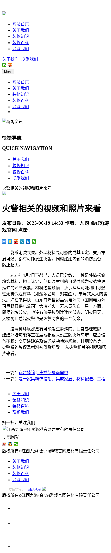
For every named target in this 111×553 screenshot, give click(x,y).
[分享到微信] (4, 65)
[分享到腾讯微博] (22, 241)
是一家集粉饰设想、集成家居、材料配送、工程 (62, 379)
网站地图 (34, 489)
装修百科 (20, 42)
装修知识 (20, 36)
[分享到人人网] (28, 241)
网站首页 (20, 24)
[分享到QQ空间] (10, 241)
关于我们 (20, 30)
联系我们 (20, 49)
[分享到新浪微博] (10, 65)
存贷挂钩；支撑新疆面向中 (43, 372)
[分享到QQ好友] (10, 444)
